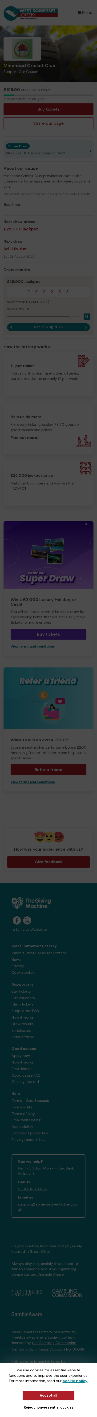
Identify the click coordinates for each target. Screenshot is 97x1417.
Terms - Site (22, 1107)
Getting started (25, 1081)
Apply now (21, 1055)
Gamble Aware (51, 1274)
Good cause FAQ (26, 1075)
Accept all (48, 1395)
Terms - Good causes (30, 1100)
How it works (23, 1017)
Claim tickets (22, 1004)
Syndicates (21, 1030)
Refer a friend (49, 769)
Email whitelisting (26, 1120)
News (16, 959)
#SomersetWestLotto (30, 930)
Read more (13, 204)
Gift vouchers (23, 997)
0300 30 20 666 (32, 1189)
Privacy (18, 965)
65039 (78, 1349)
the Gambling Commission (54, 1342)
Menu (87, 12)
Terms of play (23, 1113)
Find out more (24, 437)
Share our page (48, 123)
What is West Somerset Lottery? (40, 953)
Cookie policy (23, 972)
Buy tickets (48, 109)
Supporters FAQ (25, 1010)
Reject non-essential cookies (48, 1407)
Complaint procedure (30, 1133)
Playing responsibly (28, 1139)
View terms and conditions (33, 646)
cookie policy (75, 1380)
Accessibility (22, 1126)
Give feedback (48, 861)
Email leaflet (22, 1068)
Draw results (22, 1023)
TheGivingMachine (27, 1337)
